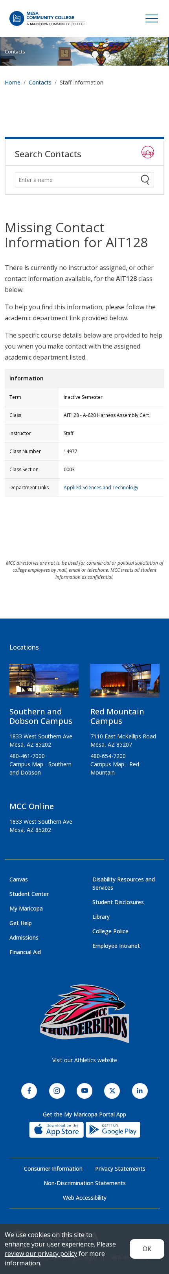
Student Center (29, 894)
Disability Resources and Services (123, 883)
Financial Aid (25, 952)
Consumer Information (53, 1168)
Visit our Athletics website (84, 1060)
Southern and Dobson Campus (40, 716)
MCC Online (31, 806)
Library (101, 916)
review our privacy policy (41, 1253)
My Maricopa (26, 908)
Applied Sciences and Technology (101, 487)
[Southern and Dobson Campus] (44, 684)
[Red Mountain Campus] (125, 684)
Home (12, 82)
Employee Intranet (116, 945)
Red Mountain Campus (117, 716)
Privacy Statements (120, 1168)
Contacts (15, 51)
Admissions (24, 937)
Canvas (18, 879)
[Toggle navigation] (152, 18)
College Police (110, 931)
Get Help (20, 923)
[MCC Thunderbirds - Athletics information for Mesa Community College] (84, 1014)
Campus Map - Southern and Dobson (40, 768)
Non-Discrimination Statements (85, 1183)
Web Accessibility (85, 1197)
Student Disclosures (118, 902)
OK (147, 1249)
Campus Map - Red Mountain (114, 768)
